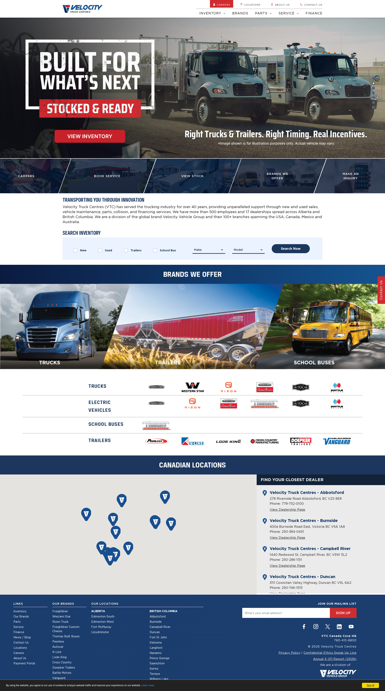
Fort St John (158, 637)
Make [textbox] (198, 250)
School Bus (168, 250)
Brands (240, 13)
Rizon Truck (60, 621)
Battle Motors (61, 672)
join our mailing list (337, 603)
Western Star (61, 616)
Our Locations (105, 603)
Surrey (154, 668)
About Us (19, 658)
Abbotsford (158, 616)
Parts (262, 13)
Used (108, 250)
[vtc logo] (338, 670)
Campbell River (160, 627)
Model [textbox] (238, 250)
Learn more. (148, 685)
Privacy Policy (289, 652)
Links (18, 603)
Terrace (155, 673)
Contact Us (21, 642)
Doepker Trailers (63, 667)
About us (282, 4)
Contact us (313, 4)
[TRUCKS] (65, 326)
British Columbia (163, 611)
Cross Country (62, 662)
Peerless (58, 641)
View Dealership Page (287, 510)
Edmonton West (102, 621)
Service (287, 13)
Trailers (136, 250)
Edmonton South (102, 616)
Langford (156, 647)
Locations (252, 4)
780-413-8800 (345, 640)
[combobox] (208, 250)
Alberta (98, 611)
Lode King (59, 657)
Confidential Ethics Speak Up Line (330, 652)
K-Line (56, 652)
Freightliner (60, 611)
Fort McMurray (101, 627)
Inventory (210, 13)
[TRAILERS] (192, 326)
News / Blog (22, 637)
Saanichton (157, 663)
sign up (343, 613)
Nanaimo (156, 653)
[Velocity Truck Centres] (85, 9)
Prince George (159, 658)
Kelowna (156, 642)
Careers (223, 4)
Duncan (155, 632)
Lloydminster (100, 632)
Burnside (156, 621)
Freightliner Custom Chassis (65, 629)
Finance (314, 13)
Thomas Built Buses (66, 636)
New (83, 250)
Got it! (370, 685)
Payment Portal (24, 663)
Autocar (57, 646)
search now (291, 249)
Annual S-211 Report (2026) (335, 659)
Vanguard (58, 678)
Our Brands (21, 616)
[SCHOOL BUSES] (320, 326)
